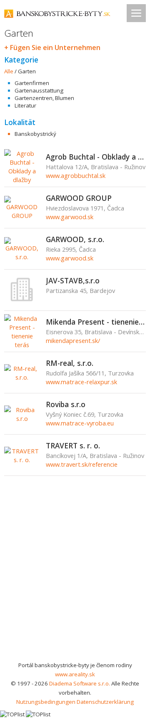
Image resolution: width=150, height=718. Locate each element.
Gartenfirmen (32, 83)
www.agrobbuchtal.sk (75, 175)
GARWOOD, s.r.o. (75, 239)
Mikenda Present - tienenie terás (96, 321)
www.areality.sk (75, 674)
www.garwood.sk (69, 217)
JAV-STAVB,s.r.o (73, 280)
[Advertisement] (75, 581)
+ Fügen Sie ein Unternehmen (52, 47)
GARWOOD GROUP (79, 198)
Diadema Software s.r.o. (79, 683)
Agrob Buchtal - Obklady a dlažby (96, 156)
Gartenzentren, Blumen (44, 98)
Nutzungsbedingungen (45, 701)
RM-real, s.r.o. (69, 363)
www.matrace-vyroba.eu (80, 423)
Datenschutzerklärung (105, 701)
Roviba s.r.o (65, 404)
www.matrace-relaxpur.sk (81, 382)
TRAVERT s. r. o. (73, 445)
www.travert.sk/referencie (82, 464)
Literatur (25, 105)
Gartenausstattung (39, 90)
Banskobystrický (35, 134)
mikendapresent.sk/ (73, 340)
